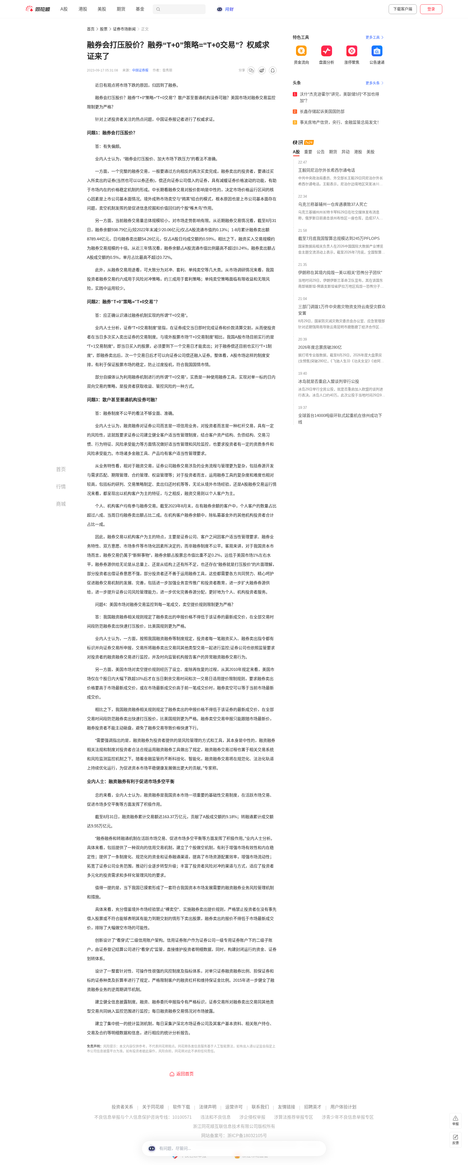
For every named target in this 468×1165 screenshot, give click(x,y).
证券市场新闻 (124, 29)
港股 (83, 9)
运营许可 (234, 1107)
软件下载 (181, 1107)
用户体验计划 (343, 1107)
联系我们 (260, 1107)
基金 (140, 9)
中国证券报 (140, 70)
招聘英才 (312, 1107)
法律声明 (207, 1107)
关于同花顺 (153, 1107)
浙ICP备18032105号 (247, 1136)
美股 (102, 9)
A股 (64, 9)
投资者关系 (122, 1107)
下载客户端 (402, 9)
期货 (121, 9)
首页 (91, 29)
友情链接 (286, 1107)
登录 (431, 9)
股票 (104, 29)
